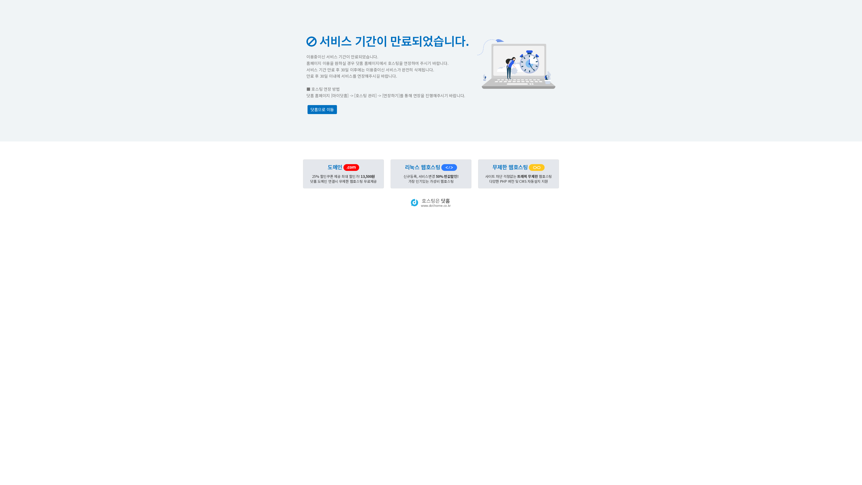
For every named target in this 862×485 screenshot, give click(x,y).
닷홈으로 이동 (322, 109)
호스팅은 (436, 202)
